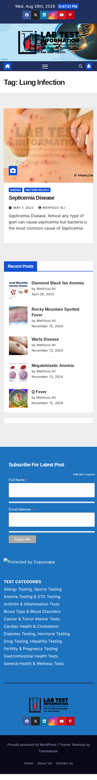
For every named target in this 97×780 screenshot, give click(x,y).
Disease (15, 189)
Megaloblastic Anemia (53, 365)
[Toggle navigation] (45, 66)
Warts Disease (45, 339)
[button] (81, 66)
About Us (44, 763)
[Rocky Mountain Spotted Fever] (18, 315)
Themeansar (48, 751)
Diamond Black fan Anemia (58, 283)
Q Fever (39, 392)
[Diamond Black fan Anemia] (18, 289)
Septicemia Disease (31, 198)
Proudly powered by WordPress (32, 745)
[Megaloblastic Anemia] (18, 372)
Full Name (18, 480)
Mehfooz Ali (54, 208)
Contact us (64, 763)
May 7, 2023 (24, 208)
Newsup (78, 745)
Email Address (21, 509)
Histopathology (37, 189)
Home (28, 763)
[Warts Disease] (18, 345)
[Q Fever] (18, 398)
